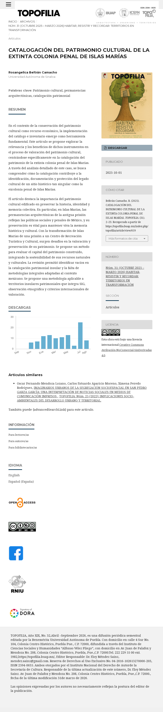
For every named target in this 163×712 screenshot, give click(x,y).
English (14, 475)
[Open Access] (22, 507)
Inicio (12, 21)
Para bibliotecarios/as (22, 447)
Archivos (27, 21)
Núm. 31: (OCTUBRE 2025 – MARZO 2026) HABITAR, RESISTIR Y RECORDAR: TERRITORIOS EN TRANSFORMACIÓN (71, 28)
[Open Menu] (8, 4)
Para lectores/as (18, 435)
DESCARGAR (117, 147)
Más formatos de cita (123, 238)
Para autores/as (18, 441)
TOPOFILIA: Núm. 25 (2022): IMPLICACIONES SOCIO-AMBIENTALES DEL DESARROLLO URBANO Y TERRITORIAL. (75, 398)
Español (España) (21, 481)
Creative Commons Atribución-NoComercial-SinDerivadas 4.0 (126, 350)
